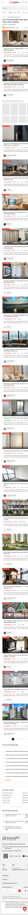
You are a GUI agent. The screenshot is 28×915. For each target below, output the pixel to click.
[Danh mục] (2, 2)
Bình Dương (6, 795)
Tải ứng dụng (16, 2)
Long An (5, 802)
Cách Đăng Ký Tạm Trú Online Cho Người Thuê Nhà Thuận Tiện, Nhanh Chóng (13, 828)
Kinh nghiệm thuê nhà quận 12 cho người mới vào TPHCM (13, 815)
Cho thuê (4, 17)
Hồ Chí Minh (7, 793)
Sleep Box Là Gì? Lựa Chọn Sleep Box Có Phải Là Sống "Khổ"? (13, 822)
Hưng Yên (6, 800)
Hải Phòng (6, 797)
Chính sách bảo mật (20, 901)
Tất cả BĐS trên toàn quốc (14, 17)
